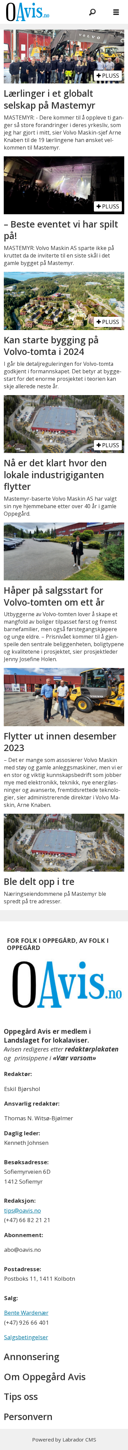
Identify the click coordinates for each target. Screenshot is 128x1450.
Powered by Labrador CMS (64, 1439)
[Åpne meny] (116, 12)
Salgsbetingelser (26, 1337)
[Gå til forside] (38, 12)
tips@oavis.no (22, 1210)
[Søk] (92, 12)
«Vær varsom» (74, 1058)
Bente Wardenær (26, 1312)
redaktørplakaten (91, 1049)
